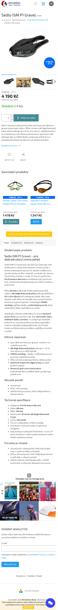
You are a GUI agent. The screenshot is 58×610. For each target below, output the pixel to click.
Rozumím (28, 608)
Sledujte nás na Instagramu (29, 479)
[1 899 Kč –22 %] (15, 186)
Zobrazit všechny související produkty (29, 234)
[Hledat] (36, 4)
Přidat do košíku (28, 118)
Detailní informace (9, 145)
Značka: (12, 23)
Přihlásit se (10, 564)
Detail (36, 221)
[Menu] (51, 4)
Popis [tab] (6, 242)
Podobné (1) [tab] (16, 242)
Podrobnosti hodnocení (37, 20)
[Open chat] (50, 603)
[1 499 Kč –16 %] (42, 186)
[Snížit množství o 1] (12, 119)
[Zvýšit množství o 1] (12, 116)
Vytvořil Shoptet (32, 591)
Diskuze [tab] (39, 242)
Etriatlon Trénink (35, 576)
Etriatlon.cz (21, 576)
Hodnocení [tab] (29, 242)
